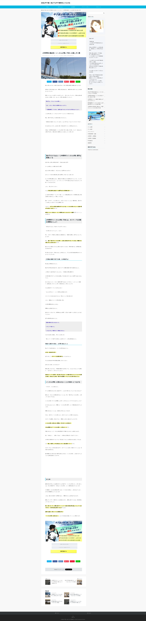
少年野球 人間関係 (92, 136)
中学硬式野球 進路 (92, 133)
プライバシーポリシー (86, 6)
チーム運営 (90, 127)
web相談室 (73, 6)
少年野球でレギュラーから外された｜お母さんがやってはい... (56, 595)
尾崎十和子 (72, 55)
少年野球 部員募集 (92, 138)
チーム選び (90, 129)
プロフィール (98, 6)
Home (47, 6)
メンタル (56, 55)
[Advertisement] (63, 143)
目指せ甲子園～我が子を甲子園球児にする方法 (55, 3)
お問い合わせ (60, 6)
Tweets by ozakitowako (93, 149)
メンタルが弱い (60, 55)
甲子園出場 (90, 140)
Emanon (83, 619)
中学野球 (64, 55)
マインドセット (51, 55)
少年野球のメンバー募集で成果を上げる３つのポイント (95, 100)
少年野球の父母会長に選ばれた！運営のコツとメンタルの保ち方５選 (95, 107)
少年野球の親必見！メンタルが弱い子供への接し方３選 (95, 96)
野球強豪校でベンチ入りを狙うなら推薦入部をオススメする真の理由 (95, 103)
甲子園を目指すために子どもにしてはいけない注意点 (56, 602)
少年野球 (67, 55)
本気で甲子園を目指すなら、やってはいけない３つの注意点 (75, 595)
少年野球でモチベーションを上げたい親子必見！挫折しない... (75, 602)
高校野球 (89, 142)
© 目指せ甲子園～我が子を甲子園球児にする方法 (69, 619)
